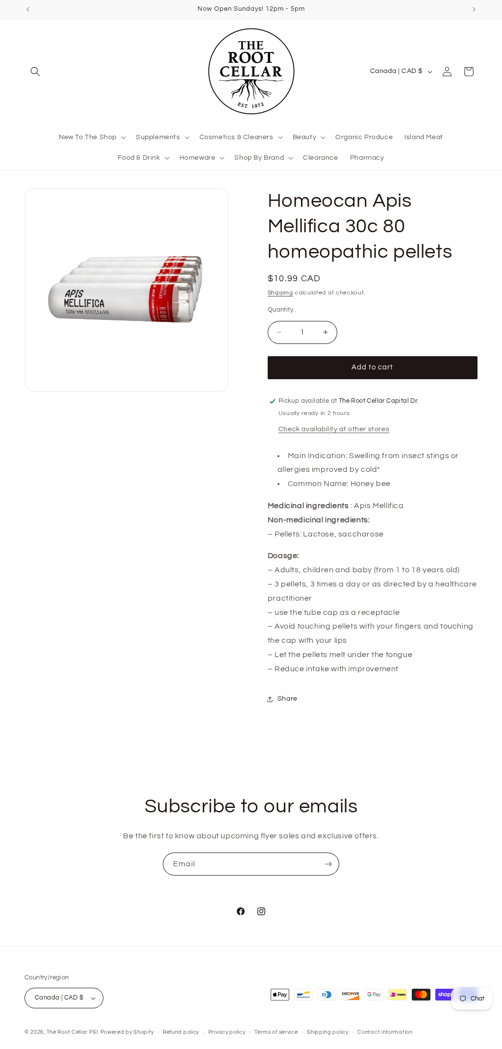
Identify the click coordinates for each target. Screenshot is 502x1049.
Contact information (384, 1032)
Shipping (280, 293)
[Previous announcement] (28, 9)
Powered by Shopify (127, 1032)
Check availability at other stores (333, 429)
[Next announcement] (474, 9)
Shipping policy (328, 1032)
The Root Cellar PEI (73, 1032)
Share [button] (287, 698)
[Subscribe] (328, 864)
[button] (35, 71)
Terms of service (276, 1032)
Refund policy (181, 1032)
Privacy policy (227, 1032)
